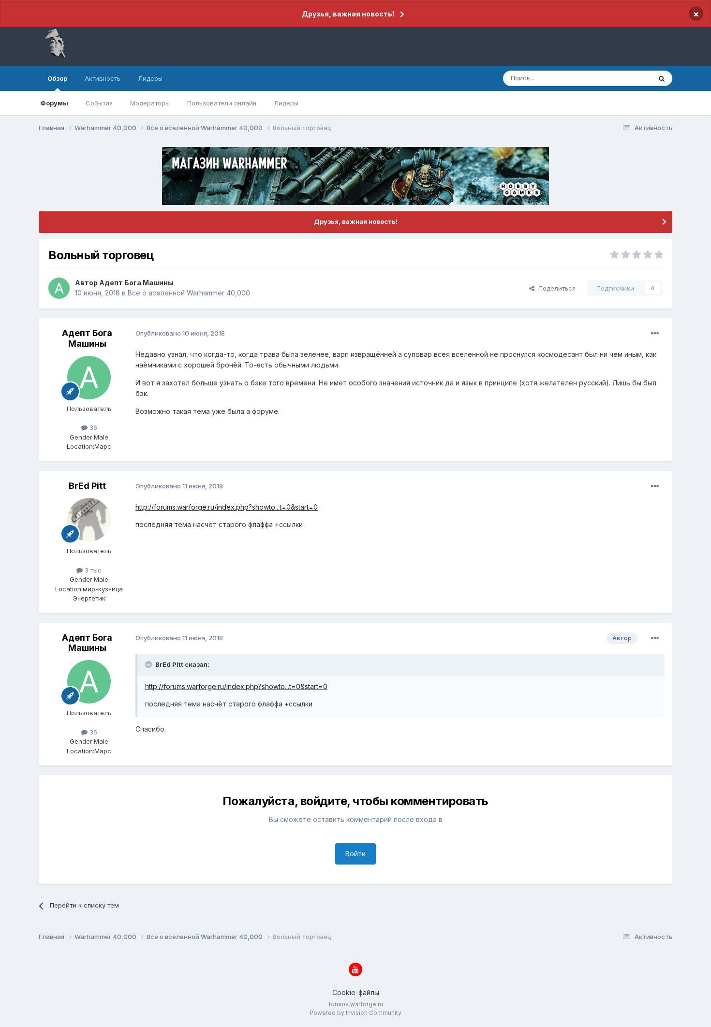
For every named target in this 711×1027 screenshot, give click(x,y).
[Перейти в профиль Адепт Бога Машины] (59, 288)
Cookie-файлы (355, 992)
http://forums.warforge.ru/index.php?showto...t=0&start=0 (226, 507)
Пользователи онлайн (221, 103)
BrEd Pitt (87, 486)
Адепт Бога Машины (136, 283)
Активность (102, 78)
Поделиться (555, 288)
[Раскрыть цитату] (149, 664)
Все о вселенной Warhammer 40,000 (189, 293)
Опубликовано (180, 333)
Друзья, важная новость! (348, 14)
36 (92, 427)
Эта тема (625, 78)
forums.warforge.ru (355, 1004)
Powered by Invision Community (355, 1012)
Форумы (54, 103)
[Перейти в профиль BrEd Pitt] (89, 520)
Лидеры (286, 103)
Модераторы (150, 103)
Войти (355, 854)
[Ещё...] (655, 333)
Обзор (57, 78)
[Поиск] (661, 78)
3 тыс (92, 570)
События (99, 103)
